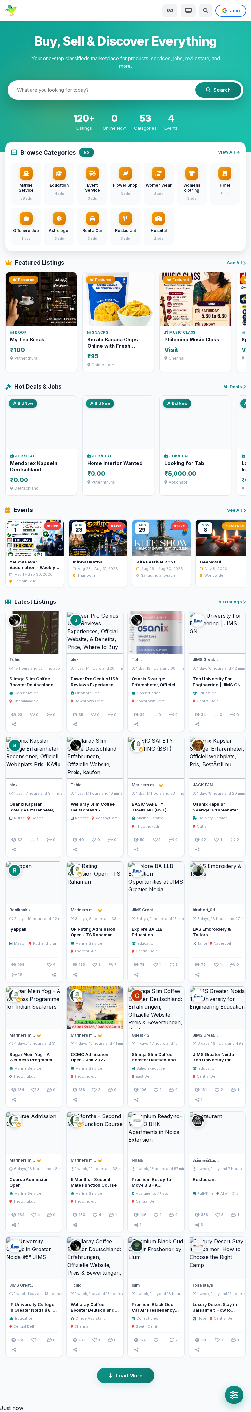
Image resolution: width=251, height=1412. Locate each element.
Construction (26, 693)
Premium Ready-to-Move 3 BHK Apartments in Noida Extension (153, 1188)
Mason (20, 943)
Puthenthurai (44, 943)
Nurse (19, 818)
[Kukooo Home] (11, 10)
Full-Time (205, 1193)
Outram (203, 826)
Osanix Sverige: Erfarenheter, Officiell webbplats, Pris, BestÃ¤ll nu (154, 687)
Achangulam (106, 818)
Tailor (202, 943)
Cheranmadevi (26, 701)
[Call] (54, 645)
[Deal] (169, 10)
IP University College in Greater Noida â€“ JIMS (31, 1310)
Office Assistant (90, 1318)
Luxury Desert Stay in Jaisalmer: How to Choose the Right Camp (215, 1313)
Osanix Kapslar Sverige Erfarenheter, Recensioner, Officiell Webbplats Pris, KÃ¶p (32, 812)
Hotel (202, 1318)
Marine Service (150, 818)
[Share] (14, 724)
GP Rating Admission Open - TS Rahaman (93, 932)
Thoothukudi (147, 826)
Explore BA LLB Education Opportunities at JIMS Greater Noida (154, 937)
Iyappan (17, 929)
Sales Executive (150, 1068)
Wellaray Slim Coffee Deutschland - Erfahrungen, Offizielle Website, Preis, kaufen (94, 812)
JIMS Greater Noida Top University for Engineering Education (217, 1060)
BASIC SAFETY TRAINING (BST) (149, 806)
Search (222, 90)
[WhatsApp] (225, 645)
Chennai (82, 1326)
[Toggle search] (205, 10)
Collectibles (147, 1318)
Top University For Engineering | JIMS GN (217, 681)
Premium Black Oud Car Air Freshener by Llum (153, 1310)
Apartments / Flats (152, 1193)
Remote (82, 818)
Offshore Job (87, 693)
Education (207, 693)
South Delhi (146, 1326)
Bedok (37, 818)
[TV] (188, 10)
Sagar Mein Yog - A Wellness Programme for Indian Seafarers (32, 1060)
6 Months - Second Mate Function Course (94, 1182)
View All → (229, 152)
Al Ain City (229, 1193)
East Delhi (145, 1076)
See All (234, 262)
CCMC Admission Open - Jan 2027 (89, 1057)
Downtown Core (89, 701)
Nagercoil (222, 943)
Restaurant (204, 1179)
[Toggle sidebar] (234, 1395)
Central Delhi (208, 701)
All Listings (230, 601)
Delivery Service (212, 818)
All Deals (232, 386)
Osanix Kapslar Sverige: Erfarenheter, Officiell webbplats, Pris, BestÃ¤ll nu (216, 812)
